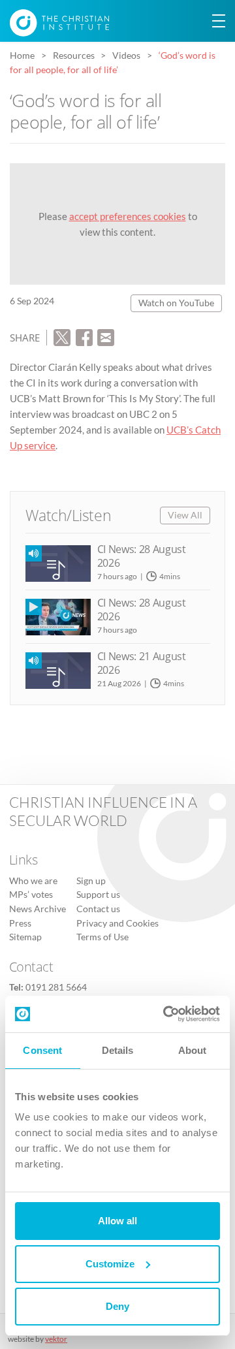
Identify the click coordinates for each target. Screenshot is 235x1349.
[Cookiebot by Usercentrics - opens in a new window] (166, 1014)
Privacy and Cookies (117, 923)
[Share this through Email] (105, 336)
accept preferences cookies (127, 216)
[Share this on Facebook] (84, 336)
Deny (117, 1306)
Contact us (98, 909)
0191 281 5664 (56, 987)
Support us (98, 894)
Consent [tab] (42, 1050)
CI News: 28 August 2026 (141, 556)
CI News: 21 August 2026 (141, 663)
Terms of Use (102, 937)
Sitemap (25, 937)
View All (185, 515)
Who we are (33, 881)
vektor (56, 1339)
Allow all (117, 1220)
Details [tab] (118, 1050)
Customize (110, 1263)
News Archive (37, 909)
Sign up (91, 881)
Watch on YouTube (176, 303)
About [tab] (192, 1050)
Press (20, 923)
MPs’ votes (31, 894)
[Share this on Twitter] (62, 336)
